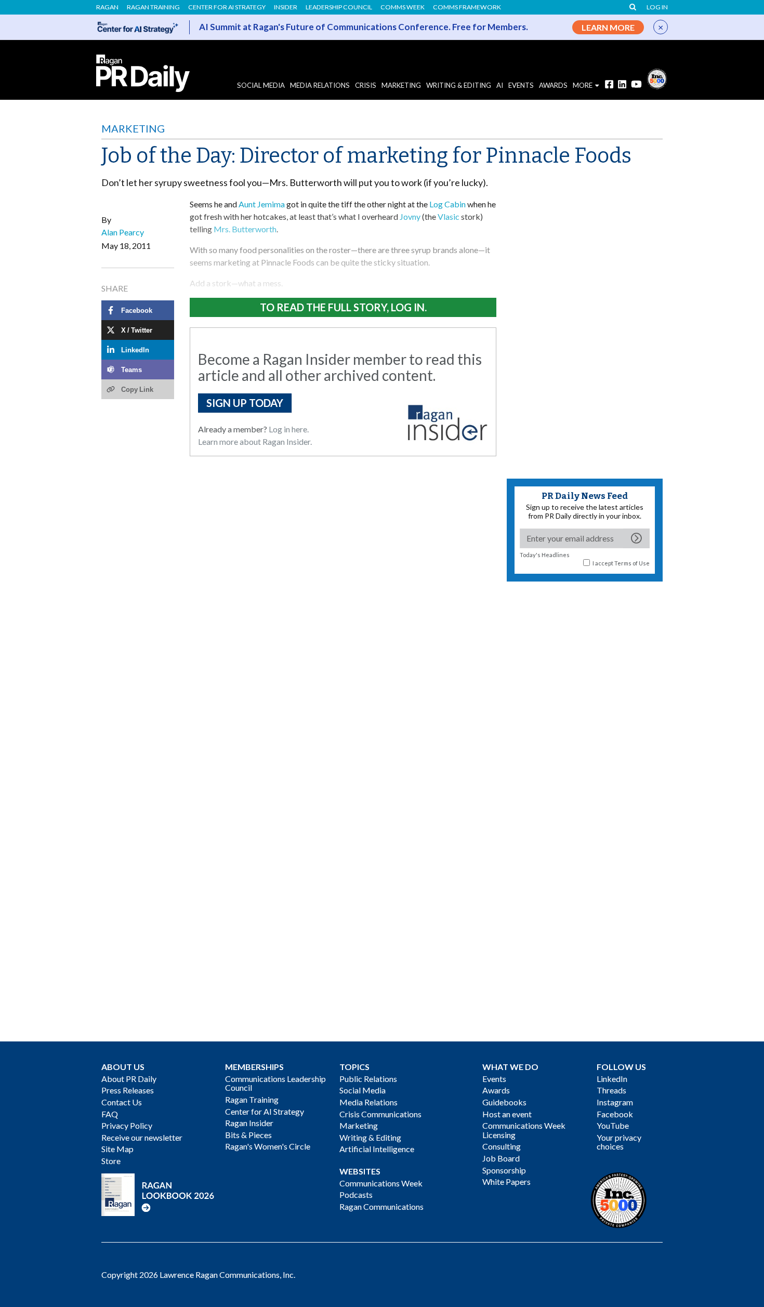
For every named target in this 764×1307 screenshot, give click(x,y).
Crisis (365, 85)
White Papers (506, 1181)
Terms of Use (632, 563)
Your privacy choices (619, 1142)
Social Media (261, 85)
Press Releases (127, 1090)
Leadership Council (339, 7)
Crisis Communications (380, 1114)
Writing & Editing (458, 85)
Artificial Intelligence (376, 1149)
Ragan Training (153, 7)
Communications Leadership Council (275, 1083)
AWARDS (553, 85)
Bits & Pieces (248, 1135)
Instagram (615, 1102)
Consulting (501, 1146)
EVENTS (521, 85)
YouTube (613, 1125)
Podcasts (356, 1194)
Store (111, 1161)
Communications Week (381, 1183)
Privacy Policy (126, 1125)
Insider (285, 7)
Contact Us (121, 1102)
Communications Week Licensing (523, 1130)
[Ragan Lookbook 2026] (158, 1193)
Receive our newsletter (141, 1137)
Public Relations (368, 1079)
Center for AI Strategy (227, 7)
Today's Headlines (545, 554)
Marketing (401, 85)
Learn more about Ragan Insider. (255, 441)
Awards (496, 1090)
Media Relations (320, 85)
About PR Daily (128, 1079)
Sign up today (244, 403)
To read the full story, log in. (343, 307)
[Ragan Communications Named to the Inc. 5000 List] (657, 77)
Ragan (107, 7)
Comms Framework (467, 7)
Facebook (615, 1114)
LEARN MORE (608, 27)
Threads (611, 1090)
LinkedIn (612, 1079)
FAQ (109, 1114)
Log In (657, 7)
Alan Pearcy (122, 232)
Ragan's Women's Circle (267, 1146)
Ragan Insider (249, 1123)
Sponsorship (504, 1170)
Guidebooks (504, 1102)
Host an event (507, 1114)
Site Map (117, 1149)
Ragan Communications (381, 1206)
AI (499, 85)
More (582, 85)
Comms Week (402, 7)
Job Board (501, 1158)
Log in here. (289, 429)
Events (494, 1079)
